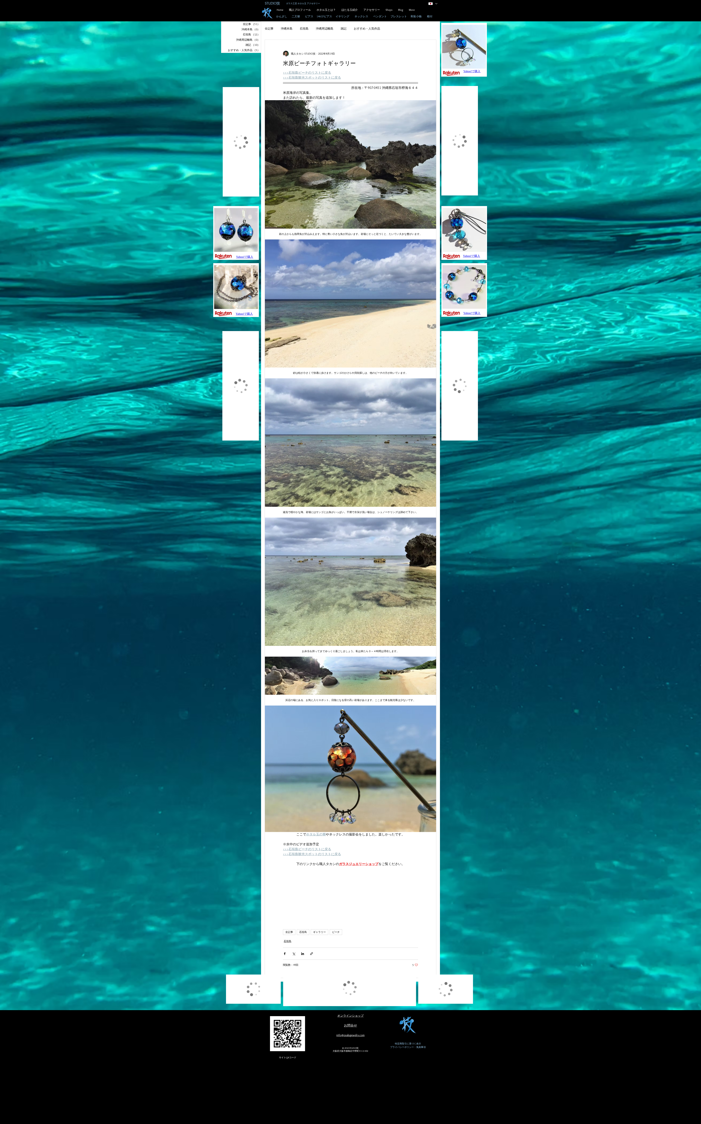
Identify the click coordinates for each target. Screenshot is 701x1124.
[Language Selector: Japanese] (432, 3)
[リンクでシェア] (311, 953)
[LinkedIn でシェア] (302, 953)
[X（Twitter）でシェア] (293, 953)
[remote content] (350, 893)
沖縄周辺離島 (324, 28)
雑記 (343, 28)
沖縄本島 (286, 28)
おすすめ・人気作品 (367, 28)
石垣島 (304, 28)
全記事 (269, 28)
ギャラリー (319, 931)
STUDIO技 (272, 3)
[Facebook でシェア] (284, 953)
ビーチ (336, 931)
